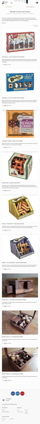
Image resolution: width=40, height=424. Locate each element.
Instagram (17, 393)
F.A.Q (3, 420)
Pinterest (22, 393)
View (10, 64)
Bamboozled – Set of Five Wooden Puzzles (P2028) (13, 98)
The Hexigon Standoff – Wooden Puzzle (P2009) (12, 141)
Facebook (13, 393)
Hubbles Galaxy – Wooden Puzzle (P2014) (11, 183)
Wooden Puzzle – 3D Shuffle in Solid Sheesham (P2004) (14, 299)
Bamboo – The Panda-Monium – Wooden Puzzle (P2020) (14, 262)
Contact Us (26, 410)
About (18, 410)
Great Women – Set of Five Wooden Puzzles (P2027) (13, 57)
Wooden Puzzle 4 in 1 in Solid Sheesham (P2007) (12, 336)
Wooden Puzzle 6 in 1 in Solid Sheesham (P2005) (12, 374)
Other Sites (4, 418)
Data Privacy (12, 418)
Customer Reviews (20, 411)
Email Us (3, 410)
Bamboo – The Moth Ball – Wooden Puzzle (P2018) (13, 223)
